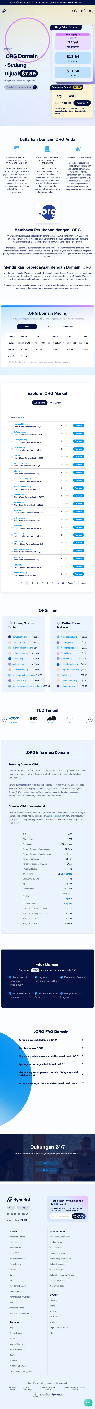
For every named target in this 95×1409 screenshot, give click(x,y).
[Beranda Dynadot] (4, 11)
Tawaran (78, 425)
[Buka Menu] (90, 11)
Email (49, 1163)
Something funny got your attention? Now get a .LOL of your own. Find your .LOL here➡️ (45, 2)
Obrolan (49, 1170)
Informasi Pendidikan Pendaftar (47, 1388)
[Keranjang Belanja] (81, 11)
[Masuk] (74, 11)
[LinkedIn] (15, 1214)
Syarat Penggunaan (27, 1388)
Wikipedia (68, 903)
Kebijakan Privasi (12, 1388)
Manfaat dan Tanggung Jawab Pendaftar (74, 1388)
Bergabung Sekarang (78, 1216)
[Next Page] (68, 583)
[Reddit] (27, 1214)
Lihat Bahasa (66, 874)
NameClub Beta (57, 1286)
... (58, 583)
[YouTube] (23, 1214)
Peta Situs (54, 1316)
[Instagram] (12, 1214)
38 (63, 583)
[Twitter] (19, 1214)
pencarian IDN (55, 816)
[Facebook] (8, 1214)
